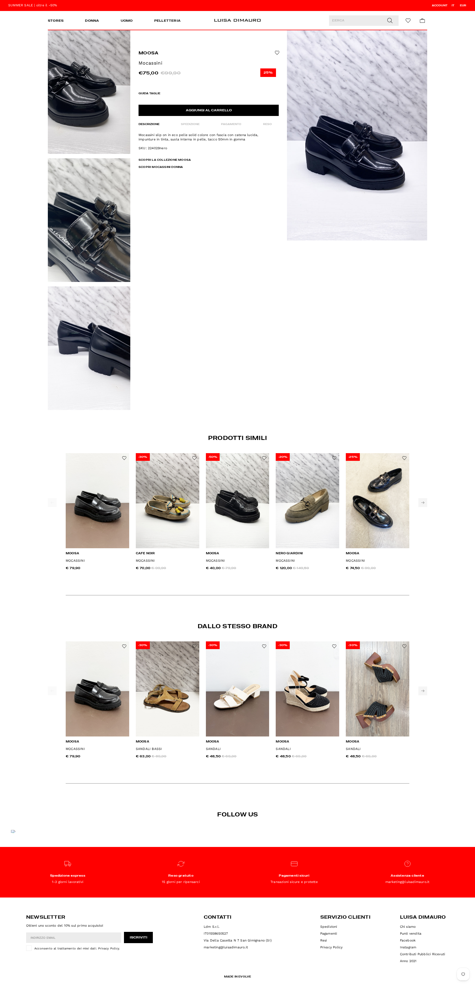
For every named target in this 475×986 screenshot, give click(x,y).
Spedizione (190, 124)
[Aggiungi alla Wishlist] (276, 53)
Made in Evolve (237, 976)
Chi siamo (408, 927)
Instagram (408, 947)
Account (440, 5)
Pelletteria (167, 21)
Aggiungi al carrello (209, 110)
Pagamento (231, 124)
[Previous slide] (52, 502)
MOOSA (149, 53)
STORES (55, 21)
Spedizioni (328, 927)
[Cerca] (389, 20)
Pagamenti (328, 933)
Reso (267, 124)
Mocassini (75, 561)
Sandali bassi (149, 749)
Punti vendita (411, 933)
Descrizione (149, 124)
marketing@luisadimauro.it (226, 947)
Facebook (408, 940)
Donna (92, 21)
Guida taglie (149, 93)
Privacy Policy (108, 948)
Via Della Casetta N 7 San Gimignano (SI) (238, 940)
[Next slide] (422, 502)
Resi (323, 940)
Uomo (127, 21)
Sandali (213, 749)
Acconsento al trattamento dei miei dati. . (77, 948)
